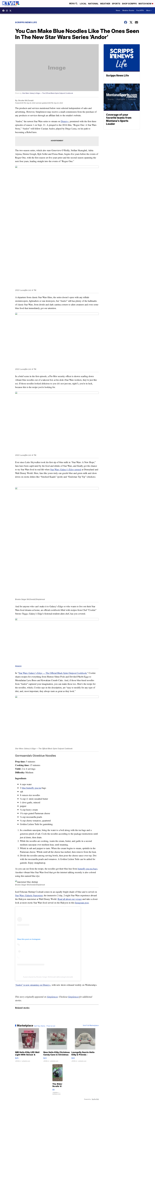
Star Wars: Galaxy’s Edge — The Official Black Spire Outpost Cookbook (53, 672)
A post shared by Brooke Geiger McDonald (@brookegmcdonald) (48, 977)
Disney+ (65, 121)
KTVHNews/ (4, 11)
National (93, 3)
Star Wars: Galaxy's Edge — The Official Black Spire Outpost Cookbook (47, 93)
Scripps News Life (26, 22)
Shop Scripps (129, 3)
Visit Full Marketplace (91, 1025)
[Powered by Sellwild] (95, 1099)
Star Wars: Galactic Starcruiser (29, 895)
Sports (116, 3)
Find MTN (140, 10)
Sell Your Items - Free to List (44, 1026)
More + (148, 10)
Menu (72, 4)
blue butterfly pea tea (31, 787)
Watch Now (145, 3)
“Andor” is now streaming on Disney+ (32, 984)
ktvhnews (7, 11)
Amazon (18, 666)
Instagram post (82, 902)
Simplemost (52, 996)
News (118, 10)
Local (83, 3)
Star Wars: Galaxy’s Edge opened (65, 469)
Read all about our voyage (70, 898)
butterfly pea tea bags (87, 868)
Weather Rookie (128, 10)
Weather (105, 3)
